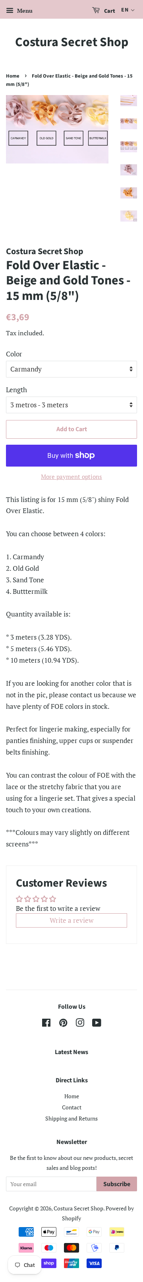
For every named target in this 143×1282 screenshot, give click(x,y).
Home (12, 76)
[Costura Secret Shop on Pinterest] (63, 1024)
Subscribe (116, 1184)
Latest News (71, 1052)
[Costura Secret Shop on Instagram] (79, 1024)
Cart (109, 11)
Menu (24, 10)
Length (16, 389)
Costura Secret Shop (71, 42)
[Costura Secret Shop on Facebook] (46, 1024)
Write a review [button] (71, 920)
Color (14, 353)
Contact (71, 1107)
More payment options (71, 477)
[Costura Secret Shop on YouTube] (96, 1024)
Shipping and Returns (71, 1118)
